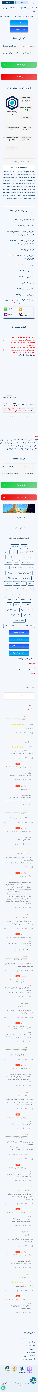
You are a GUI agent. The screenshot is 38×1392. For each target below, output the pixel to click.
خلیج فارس (22, 981)
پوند (22, 610)
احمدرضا (21, 767)
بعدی (11, 416)
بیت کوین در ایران (16, 568)
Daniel (22, 937)
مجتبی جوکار (22, 1027)
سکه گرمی (9, 589)
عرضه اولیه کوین (28, 53)
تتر (6, 568)
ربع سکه (8, 583)
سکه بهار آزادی (20, 589)
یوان (13, 626)
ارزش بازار (5, 404)
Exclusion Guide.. (26, 355)
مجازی (17, 604)
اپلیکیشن (8, 562)
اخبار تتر (13, 552)
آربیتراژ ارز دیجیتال (28, 46)
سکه (30, 589)
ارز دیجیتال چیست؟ (25, 557)
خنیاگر (22, 1168)
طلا (25, 594)
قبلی (27, 416)
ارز (6, 552)
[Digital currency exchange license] (18, 1371)
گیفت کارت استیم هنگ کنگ (19, 538)
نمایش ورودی (9, 398)
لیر (16, 599)
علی (22, 1300)
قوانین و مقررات (29, 1345)
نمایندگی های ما (28, 1359)
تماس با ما (31, 1352)
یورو (6, 626)
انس (16, 562)
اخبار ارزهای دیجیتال (26, 552)
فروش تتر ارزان (16, 594)
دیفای (17, 583)
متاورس (9, 599)
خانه (36, 8)
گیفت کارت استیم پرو (19, 528)
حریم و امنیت (30, 1348)
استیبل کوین (11, 557)
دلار (24, 583)
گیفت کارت (26, 615)
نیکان (22, 831)
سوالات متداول (29, 1355)
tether (24, 546)
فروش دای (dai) (26, 599)
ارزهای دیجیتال (8, 46)
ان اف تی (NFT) (27, 562)
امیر (22, 1118)
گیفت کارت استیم (13, 615)
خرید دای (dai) (13, 578)
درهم (30, 583)
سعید (22, 1068)
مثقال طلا (26, 604)
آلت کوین (15, 546)
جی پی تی (10, 573)
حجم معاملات (14, 404)
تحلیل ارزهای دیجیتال (24, 573)
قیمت (22, 404)
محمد (22, 1213)
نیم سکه (30, 610)
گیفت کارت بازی (19, 620)
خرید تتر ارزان (26, 578)
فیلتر (14, 46)
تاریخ (31, 404)
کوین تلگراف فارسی (11, 610)
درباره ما (32, 1342)
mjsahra (21, 1255)
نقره (9, 604)
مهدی (22, 876)
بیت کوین (30, 568)
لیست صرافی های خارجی (9, 53)
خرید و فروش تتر (19, 517)
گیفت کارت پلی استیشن (26, 626)
